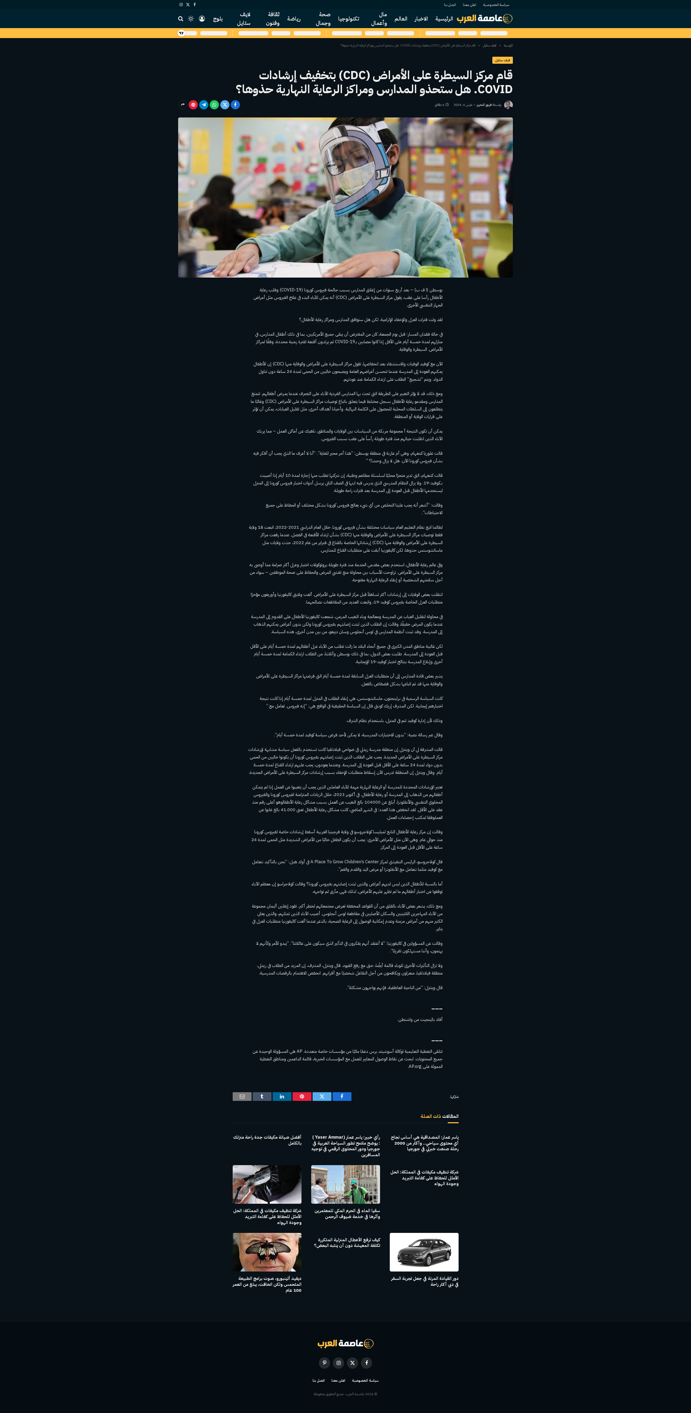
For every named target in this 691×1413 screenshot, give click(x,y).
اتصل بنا (450, 4)
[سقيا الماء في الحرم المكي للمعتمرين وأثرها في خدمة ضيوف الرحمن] (345, 1184)
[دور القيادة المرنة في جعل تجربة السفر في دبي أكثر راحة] (424, 1252)
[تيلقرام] (203, 104)
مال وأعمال (379, 18)
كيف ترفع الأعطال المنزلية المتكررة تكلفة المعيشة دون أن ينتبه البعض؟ (347, 1243)
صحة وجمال (323, 18)
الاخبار (421, 19)
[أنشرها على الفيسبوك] (235, 104)
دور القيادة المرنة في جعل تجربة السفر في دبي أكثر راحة (425, 1282)
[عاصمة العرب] (485, 19)
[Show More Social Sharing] (182, 104)
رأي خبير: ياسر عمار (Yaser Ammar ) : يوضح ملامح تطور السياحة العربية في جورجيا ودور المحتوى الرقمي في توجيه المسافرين (345, 1146)
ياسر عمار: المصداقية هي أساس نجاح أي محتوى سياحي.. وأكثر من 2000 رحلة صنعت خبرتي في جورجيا (425, 1143)
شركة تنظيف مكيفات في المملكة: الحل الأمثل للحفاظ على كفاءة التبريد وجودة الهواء (424, 1178)
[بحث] (181, 19)
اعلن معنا (469, 4)
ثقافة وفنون (273, 18)
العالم (401, 19)
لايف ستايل (243, 18)
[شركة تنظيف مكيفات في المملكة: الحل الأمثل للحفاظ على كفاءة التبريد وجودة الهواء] (267, 1184)
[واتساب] (214, 104)
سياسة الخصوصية (496, 4)
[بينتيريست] (193, 104)
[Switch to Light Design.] (191, 19)
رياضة (294, 19)
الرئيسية (444, 19)
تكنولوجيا (348, 19)
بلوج (218, 19)
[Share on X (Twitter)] (224, 104)
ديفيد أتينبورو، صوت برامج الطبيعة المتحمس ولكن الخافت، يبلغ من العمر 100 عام (267, 1284)
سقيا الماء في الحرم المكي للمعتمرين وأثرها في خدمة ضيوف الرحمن (347, 1214)
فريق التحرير (484, 104)
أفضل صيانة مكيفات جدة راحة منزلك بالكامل (267, 1140)
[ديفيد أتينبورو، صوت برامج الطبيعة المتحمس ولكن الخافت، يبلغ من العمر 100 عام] (267, 1252)
